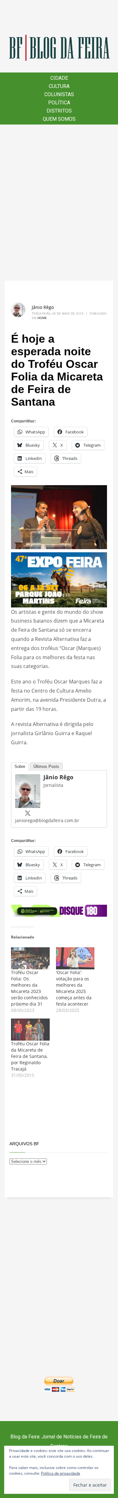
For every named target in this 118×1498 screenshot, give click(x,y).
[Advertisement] (59, 202)
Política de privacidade (60, 1473)
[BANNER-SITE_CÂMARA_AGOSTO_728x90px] (59, 910)
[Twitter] (27, 813)
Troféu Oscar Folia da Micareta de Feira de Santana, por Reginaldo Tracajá (30, 1056)
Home (42, 318)
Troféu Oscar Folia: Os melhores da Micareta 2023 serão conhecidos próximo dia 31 (29, 988)
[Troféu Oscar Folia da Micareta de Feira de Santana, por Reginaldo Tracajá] (30, 1030)
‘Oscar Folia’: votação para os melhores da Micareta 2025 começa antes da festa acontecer (74, 988)
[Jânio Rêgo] (27, 790)
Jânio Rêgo (43, 307)
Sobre (19, 766)
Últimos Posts (46, 766)
